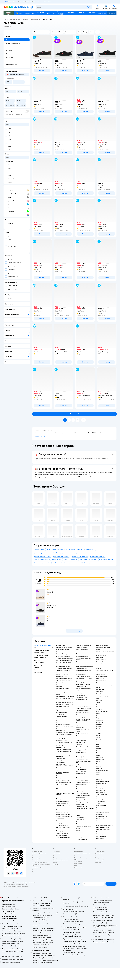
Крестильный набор (61, 740)
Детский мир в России (10, 886)
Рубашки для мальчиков (62, 789)
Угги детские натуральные (83, 835)
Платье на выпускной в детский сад (64, 721)
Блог (75, 865)
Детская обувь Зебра (102, 645)
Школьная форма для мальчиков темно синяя (64, 699)
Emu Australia (100, 759)
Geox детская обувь (81, 832)
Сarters (98, 737)
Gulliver (98, 698)
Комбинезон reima (81, 740)
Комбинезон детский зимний (84, 738)
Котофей (98, 694)
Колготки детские (101, 783)
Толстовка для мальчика (62, 786)
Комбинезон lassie (81, 752)
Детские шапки (100, 810)
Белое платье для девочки (83, 684)
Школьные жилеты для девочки (64, 704)
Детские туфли (80, 727)
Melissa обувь (100, 678)
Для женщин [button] (38, 660)
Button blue (99, 720)
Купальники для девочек (102, 781)
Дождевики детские (81, 778)
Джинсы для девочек (81, 682)
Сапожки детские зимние (103, 647)
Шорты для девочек (81, 674)
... (80, 420)
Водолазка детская (81, 775)
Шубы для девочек (81, 651)
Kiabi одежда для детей (102, 770)
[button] (111, 13)
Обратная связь (36, 870)
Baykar (98, 764)
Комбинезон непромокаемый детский (84, 749)
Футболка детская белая (82, 791)
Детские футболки (81, 757)
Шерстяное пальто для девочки (84, 704)
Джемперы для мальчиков (63, 805)
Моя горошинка (60, 762)
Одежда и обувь (10, 33)
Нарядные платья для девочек (64, 816)
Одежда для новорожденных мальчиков (63, 752)
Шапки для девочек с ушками (104, 834)
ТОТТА (98, 775)
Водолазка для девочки (82, 710)
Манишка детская (101, 832)
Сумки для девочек (101, 836)
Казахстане (19, 886)
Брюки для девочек (81, 686)
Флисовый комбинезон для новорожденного (63, 755)
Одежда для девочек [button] (40, 653)
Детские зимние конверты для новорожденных (64, 743)
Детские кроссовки (81, 821)
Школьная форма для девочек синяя (64, 663)
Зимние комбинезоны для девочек (63, 828)
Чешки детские (80, 817)
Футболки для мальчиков (62, 780)
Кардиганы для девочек (62, 833)
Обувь (8, 36)
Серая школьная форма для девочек (63, 671)
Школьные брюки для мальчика (64, 654)
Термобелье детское (81, 784)
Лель (97, 742)
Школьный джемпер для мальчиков (62, 707)
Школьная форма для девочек (64, 647)
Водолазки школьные (61, 710)
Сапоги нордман (80, 811)
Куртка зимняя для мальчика (63, 782)
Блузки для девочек (81, 697)
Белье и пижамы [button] (39, 670)
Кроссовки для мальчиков (83, 712)
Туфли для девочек (81, 715)
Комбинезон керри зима (82, 780)
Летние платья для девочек (83, 688)
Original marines (100, 722)
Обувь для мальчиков (13, 43)
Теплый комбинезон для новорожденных (62, 746)
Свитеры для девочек (82, 656)
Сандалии (9, 54)
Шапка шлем (99, 814)
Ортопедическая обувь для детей (85, 808)
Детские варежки (101, 805)
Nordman (78, 815)
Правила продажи (37, 858)
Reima (97, 704)
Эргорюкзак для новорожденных (65, 732)
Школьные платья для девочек (64, 666)
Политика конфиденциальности (40, 862)
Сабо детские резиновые (103, 683)
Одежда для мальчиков (62, 807)
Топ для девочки (100, 801)
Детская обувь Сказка (82, 839)
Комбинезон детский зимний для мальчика (65, 794)
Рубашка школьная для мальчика (64, 668)
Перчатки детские (101, 818)
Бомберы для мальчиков (62, 801)
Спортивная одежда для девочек (84, 666)
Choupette (99, 709)
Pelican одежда (100, 731)
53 (83, 420)
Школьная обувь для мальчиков (64, 683)
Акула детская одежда (102, 696)
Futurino (98, 729)
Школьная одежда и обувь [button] (42, 645)
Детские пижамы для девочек (84, 654)
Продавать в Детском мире (39, 853)
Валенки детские (80, 837)
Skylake (58, 694)
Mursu (98, 687)
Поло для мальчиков (61, 791)
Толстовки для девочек (62, 825)
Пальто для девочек (81, 668)
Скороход (99, 668)
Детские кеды (100, 691)
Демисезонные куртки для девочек (83, 659)
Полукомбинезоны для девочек (84, 701)
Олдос (98, 702)
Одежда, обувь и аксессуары (19, 19)
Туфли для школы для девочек (64, 680)
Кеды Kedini (51, 592)
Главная (6, 19)
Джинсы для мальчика (62, 812)
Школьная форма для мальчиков (64, 651)
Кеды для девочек (81, 725)
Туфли (8, 61)
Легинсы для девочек (82, 649)
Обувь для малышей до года (63, 749)
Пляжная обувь (100, 689)
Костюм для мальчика (61, 784)
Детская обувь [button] (38, 665)
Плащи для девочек (81, 769)
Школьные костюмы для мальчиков (62, 689)
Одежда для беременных (82, 729)
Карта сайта (35, 872)
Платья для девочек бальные (63, 831)
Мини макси (99, 757)
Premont (98, 753)
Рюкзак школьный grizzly (62, 649)
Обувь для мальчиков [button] (41, 655)
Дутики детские (100, 674)
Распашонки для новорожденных (65, 726)
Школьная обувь (11, 64)
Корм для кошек (99, 853)
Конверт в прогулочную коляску (65, 738)
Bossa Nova (99, 740)
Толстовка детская (81, 771)
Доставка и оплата (37, 851)
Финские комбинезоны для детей (83, 762)
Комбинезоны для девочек (83, 664)
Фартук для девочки (61, 676)
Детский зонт (100, 838)
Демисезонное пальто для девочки (63, 838)
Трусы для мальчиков (102, 794)
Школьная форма (60, 645)
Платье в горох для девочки (83, 706)
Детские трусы (100, 799)
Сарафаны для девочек (62, 674)
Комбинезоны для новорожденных (61, 729)
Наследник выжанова (102, 711)
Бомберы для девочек (82, 690)
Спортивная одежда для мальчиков (62, 772)
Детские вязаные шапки (102, 827)
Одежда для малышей (61, 719)
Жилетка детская (80, 773)
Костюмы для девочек (82, 693)
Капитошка (99, 768)
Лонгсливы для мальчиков (63, 810)
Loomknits (99, 724)
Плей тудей (99, 700)
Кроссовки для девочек (82, 717)
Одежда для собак (100, 860)
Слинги (78, 731)
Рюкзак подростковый (102, 807)
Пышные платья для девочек (83, 645)
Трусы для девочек (101, 788)
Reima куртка (79, 767)
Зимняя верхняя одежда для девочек (83, 671)
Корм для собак (99, 858)
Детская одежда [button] (39, 662)
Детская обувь (35, 19)
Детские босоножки (101, 664)
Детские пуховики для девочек (84, 662)
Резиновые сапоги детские (83, 826)
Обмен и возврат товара (38, 856)
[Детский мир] (18, 7)
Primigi (98, 649)
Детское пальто (80, 789)
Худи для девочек (80, 695)
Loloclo (98, 735)
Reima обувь (99, 657)
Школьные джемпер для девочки (65, 696)
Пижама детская (100, 790)
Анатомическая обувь (13, 47)
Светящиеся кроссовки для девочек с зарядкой (83, 719)
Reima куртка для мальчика (63, 814)
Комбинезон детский (82, 733)
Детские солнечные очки (103, 829)
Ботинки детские (101, 680)
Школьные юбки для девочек (64, 660)
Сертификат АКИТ (37, 867)
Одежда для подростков (82, 754)
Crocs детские (80, 819)
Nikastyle (98, 726)
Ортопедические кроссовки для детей (105, 652)
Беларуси (26, 886)
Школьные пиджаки (61, 712)
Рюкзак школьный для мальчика (64, 658)
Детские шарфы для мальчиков (104, 825)
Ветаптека (98, 862)
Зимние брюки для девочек (83, 708)
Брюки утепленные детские (83, 802)
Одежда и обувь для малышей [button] (43, 648)
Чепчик (98, 803)
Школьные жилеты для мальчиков (62, 685)
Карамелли (99, 755)
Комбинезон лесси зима (82, 765)
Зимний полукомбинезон (83, 795)
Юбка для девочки (61, 823)
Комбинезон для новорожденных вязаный (63, 759)
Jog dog (78, 830)
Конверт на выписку (61, 716)
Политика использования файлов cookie (41, 864)
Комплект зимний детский (83, 782)
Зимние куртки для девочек (83, 676)
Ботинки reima (100, 662)
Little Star (98, 761)
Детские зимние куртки (82, 786)
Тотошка (98, 733)
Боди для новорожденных (63, 724)
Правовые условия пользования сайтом (26, 882)
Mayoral (98, 715)
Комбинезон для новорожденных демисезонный (64, 765)
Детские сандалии (101, 655)
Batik (97, 744)
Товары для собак (100, 856)
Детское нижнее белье (102, 796)
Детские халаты (100, 792)
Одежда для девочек (81, 647)
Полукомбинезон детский (83, 759)
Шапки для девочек (101, 816)
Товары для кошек (100, 851)
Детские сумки (100, 821)
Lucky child (99, 766)
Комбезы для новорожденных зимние (64, 735)
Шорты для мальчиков (62, 803)
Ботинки (9, 50)
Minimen (98, 748)
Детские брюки (80, 797)
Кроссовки (9, 57)
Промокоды (35, 860)
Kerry (97, 718)
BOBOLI (98, 777)
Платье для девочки (61, 818)
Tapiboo (78, 828)
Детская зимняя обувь (102, 676)
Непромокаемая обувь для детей (105, 685)
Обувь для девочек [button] (40, 657)
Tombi (98, 666)
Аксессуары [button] (38, 672)
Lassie (98, 707)
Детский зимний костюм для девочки (84, 679)
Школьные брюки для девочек (64, 678)
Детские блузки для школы (63, 656)
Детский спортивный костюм (84, 747)
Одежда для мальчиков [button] (41, 650)
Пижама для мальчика (61, 799)
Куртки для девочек (81, 699)
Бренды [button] (36, 667)
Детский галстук (100, 823)
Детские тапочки (80, 824)
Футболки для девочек (62, 835)
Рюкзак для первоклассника (103, 812)
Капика (98, 713)
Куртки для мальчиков (62, 770)
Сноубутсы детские (81, 806)
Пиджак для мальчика (82, 793)
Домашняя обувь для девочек (84, 722)
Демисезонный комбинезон (84, 736)
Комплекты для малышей (62, 768)
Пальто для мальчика (61, 796)
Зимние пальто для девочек (63, 821)
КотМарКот (99, 779)
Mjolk (97, 746)
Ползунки (79, 744)
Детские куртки (80, 742)
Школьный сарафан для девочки (64, 702)
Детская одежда (60, 714)
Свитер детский (80, 800)
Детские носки (100, 786)
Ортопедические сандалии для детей (104, 671)
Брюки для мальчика (61, 778)
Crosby (98, 750)
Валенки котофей (101, 659)
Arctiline (98, 772)
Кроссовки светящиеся (82, 813)
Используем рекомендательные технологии (15, 884)
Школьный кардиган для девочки (65, 692)
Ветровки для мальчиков (62, 775)
